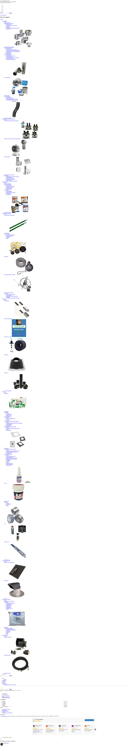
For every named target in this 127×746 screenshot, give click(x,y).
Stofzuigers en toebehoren (6, 599)
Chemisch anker (8, 465)
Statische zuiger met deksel (10, 179)
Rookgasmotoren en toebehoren (9, 174)
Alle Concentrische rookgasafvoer (11, 49)
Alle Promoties (6, 300)
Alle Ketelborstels (9, 191)
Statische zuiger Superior (10, 178)
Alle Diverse (6, 393)
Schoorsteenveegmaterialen (6, 213)
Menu (5, 21)
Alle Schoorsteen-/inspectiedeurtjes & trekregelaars (14, 423)
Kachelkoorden (8, 430)
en (2, 10)
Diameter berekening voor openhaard (10, 684)
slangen (7, 609)
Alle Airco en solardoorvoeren (9, 562)
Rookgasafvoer (8, 24)
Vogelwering (6, 412)
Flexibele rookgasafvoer (8, 54)
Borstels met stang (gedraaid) (10, 192)
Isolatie (7, 429)
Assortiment (4, 680)
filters (7, 633)
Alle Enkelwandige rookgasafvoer (11, 25)
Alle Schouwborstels (9, 235)
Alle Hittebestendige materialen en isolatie (12, 428)
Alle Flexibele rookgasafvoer (10, 55)
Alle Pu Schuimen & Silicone (11, 456)
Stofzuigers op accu (9, 608)
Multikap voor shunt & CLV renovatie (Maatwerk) (12, 138)
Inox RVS (8, 26)
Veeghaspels (6, 256)
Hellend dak (6, 580)
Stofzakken (6, 627)
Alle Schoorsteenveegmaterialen (9, 215)
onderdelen (8, 630)
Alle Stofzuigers (8, 603)
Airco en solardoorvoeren (6, 560)
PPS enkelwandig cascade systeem (11, 99)
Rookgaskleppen (7, 95)
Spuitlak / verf (6, 541)
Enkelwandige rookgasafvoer (9, 23)
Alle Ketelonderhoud (7, 183)
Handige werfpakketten (8, 318)
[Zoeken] (11, 13)
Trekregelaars (8, 425)
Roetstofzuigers (8, 605)
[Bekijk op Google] (34, 726)
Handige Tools (6, 559)
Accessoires (6, 293)
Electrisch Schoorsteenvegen (8, 292)
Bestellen (7, 743)
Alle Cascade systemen (10, 98)
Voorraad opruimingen (7, 390)
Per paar (7, 419)
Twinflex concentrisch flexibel (11, 59)
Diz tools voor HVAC (7, 184)
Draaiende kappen (7, 156)
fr (2, 5)
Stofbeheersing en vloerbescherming (12, 296)
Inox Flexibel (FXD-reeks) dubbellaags (12, 57)
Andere (7, 462)
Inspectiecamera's (5, 635)
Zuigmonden (8, 631)
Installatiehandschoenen (8, 416)
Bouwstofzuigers (9, 604)
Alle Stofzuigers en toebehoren (9, 601)
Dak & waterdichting (9, 464)
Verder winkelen (3, 743)
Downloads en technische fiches (7, 712)
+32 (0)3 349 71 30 (6, 695)
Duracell (7, 504)
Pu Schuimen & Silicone (8, 454)
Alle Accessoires (9, 295)
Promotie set (6, 354)
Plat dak (5, 598)
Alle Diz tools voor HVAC (10, 186)
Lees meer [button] (73, 731)
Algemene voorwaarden (6, 709)
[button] (32, 729)
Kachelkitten (8, 459)
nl (2, 6)
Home (3, 678)
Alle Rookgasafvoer (7, 22)
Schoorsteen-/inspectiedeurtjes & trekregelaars (11, 421)
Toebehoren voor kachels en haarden (10, 449)
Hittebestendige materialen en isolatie (10, 426)
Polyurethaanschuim (9, 457)
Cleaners (7, 461)
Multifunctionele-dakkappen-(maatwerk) (8, 118)
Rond (7, 238)
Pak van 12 (8, 420)
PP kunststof (8, 27)
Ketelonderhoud (8, 185)
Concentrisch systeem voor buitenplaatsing (13, 51)
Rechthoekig (8, 236)
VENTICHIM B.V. (3, 716)
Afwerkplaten (6, 448)
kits (6, 634)
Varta (7, 505)
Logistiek (3, 711)
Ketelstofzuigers (8, 607)
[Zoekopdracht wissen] (10, 13)
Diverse (3, 391)
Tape (5, 523)
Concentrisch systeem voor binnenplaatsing (13, 50)
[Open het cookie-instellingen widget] (1, 744)
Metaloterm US (8, 53)
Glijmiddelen (6, 411)
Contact (3, 682)
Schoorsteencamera (7, 655)
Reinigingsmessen (9, 188)
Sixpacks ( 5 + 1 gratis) (8, 336)
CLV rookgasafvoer (7, 77)
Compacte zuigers (9, 180)
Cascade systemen (7, 96)
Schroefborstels (8, 194)
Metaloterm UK (8, 52)
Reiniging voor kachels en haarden (11, 451)
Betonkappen (6, 175)
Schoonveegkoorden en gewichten (9, 274)
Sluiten (1, 19)
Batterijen (5, 502)
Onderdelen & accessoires (8, 628)
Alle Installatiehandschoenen (10, 418)
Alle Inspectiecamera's (7, 637)
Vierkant (7, 237)
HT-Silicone (8, 460)
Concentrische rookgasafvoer (8, 47)
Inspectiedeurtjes (9, 424)
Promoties (4, 298)
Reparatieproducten (9, 463)
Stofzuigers (6, 602)
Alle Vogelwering (9, 414)
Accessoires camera (7, 673)
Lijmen (5, 483)
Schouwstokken (6, 233)
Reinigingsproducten (7, 212)
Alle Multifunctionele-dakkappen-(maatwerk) (11, 120)
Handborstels (8, 193)
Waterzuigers (8, 606)
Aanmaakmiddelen (9, 452)
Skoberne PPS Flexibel (10, 58)
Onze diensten (4, 710)
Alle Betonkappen (9, 177)
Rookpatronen (6, 501)
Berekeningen (4, 683)
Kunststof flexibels (9, 56)
